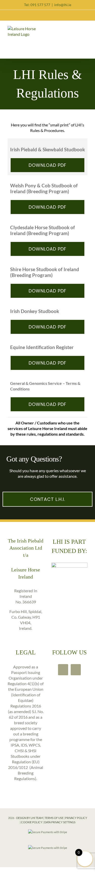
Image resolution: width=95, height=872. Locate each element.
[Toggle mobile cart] (76, 29)
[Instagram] (76, 669)
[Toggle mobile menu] (85, 29)
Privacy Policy (76, 817)
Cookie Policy (31, 822)
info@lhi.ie (62, 5)
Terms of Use (54, 817)
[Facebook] (63, 669)
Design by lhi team (29, 817)
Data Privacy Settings (59, 822)
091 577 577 (40, 5)
